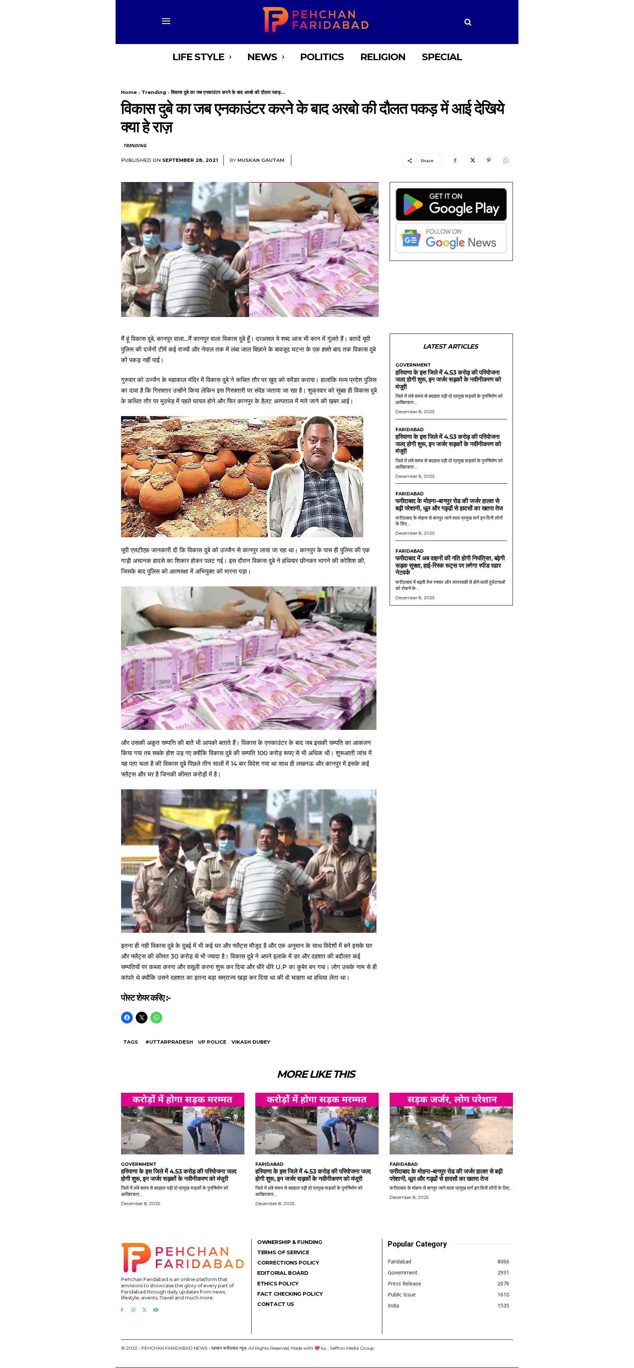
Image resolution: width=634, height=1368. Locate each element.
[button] (468, 22)
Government (413, 365)
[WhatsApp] (505, 160)
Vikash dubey (251, 1042)
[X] (471, 160)
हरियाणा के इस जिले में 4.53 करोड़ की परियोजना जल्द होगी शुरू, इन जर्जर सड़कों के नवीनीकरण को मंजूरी (448, 379)
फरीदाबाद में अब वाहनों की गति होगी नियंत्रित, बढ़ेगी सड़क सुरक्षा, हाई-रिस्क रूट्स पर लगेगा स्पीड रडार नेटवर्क (450, 565)
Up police (212, 1042)
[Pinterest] (488, 160)
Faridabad (410, 429)
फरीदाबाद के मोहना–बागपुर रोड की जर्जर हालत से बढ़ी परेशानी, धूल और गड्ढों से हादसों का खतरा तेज (449, 504)
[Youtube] (156, 1310)
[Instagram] (133, 1310)
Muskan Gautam (260, 160)
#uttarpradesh (169, 1042)
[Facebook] (455, 160)
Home (129, 92)
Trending (154, 92)
